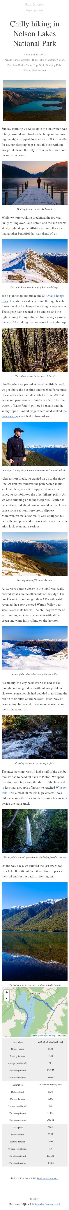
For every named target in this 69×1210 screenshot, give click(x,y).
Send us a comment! (47, 1178)
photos (38, 10)
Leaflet (34, 1035)
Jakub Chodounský (47, 1204)
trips (29, 10)
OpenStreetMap (48, 1035)
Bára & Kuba (34, 4)
